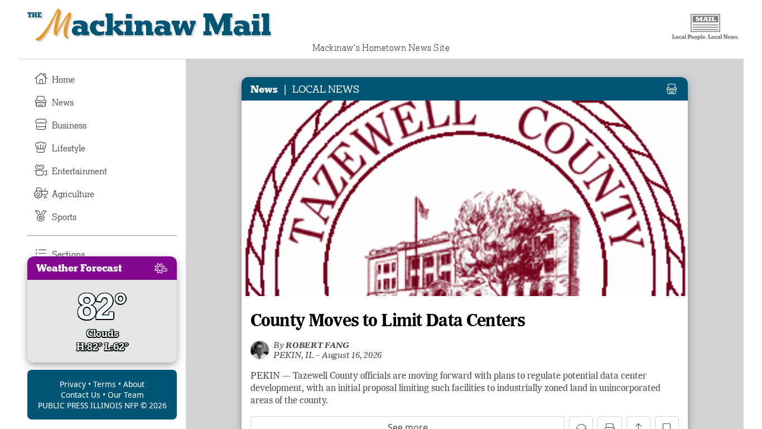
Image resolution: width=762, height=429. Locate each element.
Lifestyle (68, 148)
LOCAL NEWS (325, 89)
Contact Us (80, 394)
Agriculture (73, 194)
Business (69, 125)
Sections (68, 254)
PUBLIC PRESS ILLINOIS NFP (88, 405)
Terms (104, 384)
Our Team (126, 394)
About (133, 384)
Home (63, 79)
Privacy (73, 384)
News (63, 102)
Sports (64, 217)
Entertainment (79, 171)
